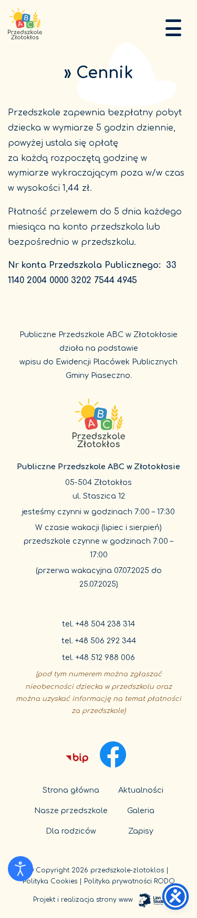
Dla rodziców (71, 831)
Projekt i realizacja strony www (83, 899)
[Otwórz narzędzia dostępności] (20, 868)
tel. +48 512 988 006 (98, 657)
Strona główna (71, 790)
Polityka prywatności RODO (129, 881)
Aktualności (140, 790)
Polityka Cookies (50, 881)
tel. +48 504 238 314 (98, 624)
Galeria (140, 810)
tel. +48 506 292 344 (98, 640)
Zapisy (140, 831)
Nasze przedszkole (71, 810)
